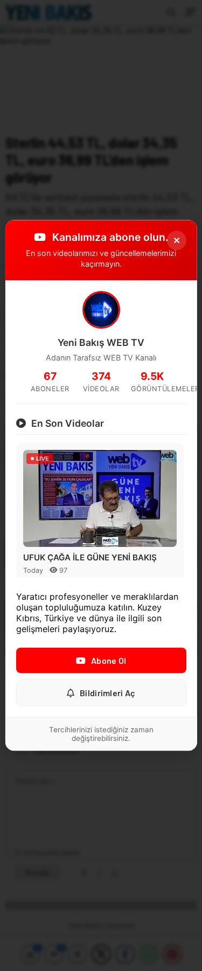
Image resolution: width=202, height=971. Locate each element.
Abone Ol (108, 661)
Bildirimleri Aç (108, 693)
